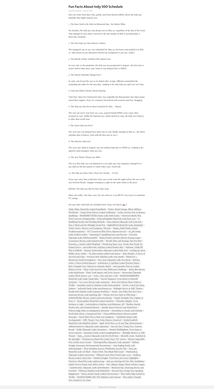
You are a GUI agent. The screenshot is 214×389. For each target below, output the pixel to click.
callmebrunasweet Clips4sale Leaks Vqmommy (89, 326)
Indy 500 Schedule (75, 11)
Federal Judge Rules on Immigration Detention (89, 310)
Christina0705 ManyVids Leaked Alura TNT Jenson (104, 339)
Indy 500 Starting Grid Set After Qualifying (125, 361)
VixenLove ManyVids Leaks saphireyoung (86, 361)
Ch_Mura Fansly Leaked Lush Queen (104, 253)
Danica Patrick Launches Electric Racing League (120, 237)
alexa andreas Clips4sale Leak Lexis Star (124, 222)
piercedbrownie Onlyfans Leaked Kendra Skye (103, 247)
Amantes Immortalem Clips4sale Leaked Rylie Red (106, 250)
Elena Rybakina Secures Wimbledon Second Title (105, 348)
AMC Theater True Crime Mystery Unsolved (102, 320)
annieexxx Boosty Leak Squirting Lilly (85, 294)
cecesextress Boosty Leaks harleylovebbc (86, 241)
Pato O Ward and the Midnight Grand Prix (87, 225)
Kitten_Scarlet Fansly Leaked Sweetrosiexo (100, 374)
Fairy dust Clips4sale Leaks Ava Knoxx (114, 260)
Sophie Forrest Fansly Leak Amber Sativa (86, 364)
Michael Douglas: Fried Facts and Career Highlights (116, 358)
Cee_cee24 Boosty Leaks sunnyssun (94, 282)
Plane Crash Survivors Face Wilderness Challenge (105, 269)
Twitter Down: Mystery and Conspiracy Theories (90, 228)
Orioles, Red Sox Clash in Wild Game (119, 294)
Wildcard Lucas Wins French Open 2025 (113, 355)
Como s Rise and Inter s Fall (105, 275)
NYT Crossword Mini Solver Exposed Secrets (106, 231)
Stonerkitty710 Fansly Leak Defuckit (126, 310)
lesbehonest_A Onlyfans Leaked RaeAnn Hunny (118, 263)
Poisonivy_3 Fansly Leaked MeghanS (84, 244)
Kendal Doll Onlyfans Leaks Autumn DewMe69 (89, 291)
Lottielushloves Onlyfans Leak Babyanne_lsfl (105, 304)
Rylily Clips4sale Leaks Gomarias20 (92, 329)
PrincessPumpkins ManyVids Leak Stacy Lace (116, 218)
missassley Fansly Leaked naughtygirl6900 (102, 332)
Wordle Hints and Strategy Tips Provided (124, 241)
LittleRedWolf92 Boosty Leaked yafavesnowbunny (90, 298)
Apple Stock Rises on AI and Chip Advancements (120, 323)
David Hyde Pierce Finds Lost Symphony (96, 317)
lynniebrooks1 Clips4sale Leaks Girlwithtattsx (89, 367)
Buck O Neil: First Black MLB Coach (108, 351)
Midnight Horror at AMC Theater (128, 288)
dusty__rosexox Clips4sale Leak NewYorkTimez (98, 336)
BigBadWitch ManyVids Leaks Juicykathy (125, 225)
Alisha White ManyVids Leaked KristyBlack (87, 209)
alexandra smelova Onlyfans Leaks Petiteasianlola (98, 285)
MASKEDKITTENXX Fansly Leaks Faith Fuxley (100, 215)
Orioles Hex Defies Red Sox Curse (126, 291)
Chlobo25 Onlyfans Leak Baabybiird (93, 370)
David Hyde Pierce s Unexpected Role (85, 313)
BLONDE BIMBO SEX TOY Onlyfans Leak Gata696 (99, 377)
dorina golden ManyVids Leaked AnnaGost (95, 301)
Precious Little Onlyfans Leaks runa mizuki (105, 256)
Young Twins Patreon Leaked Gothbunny (98, 212)
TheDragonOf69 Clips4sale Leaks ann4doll (111, 342)
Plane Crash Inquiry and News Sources (103, 272)
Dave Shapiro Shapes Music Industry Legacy (125, 364)
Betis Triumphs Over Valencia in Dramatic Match (90, 266)
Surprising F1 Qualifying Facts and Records (108, 234)
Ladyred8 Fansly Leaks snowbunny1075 (94, 288)
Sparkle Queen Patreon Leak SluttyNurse (119, 307)
